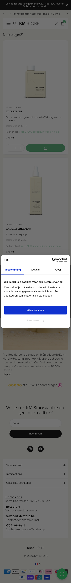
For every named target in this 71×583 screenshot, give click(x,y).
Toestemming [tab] (12, 269)
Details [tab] (35, 269)
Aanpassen (33, 320)
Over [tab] (58, 269)
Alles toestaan (35, 310)
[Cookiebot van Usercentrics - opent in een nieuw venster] (52, 260)
